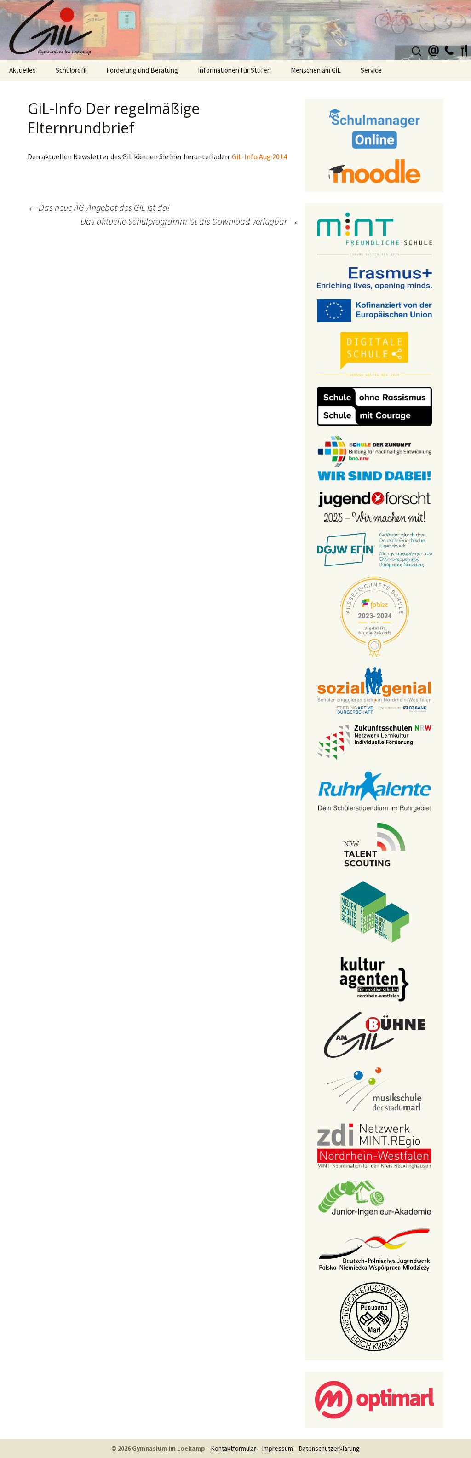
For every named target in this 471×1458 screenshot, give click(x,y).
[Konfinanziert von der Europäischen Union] (374, 309)
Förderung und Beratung (142, 70)
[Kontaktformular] (434, 49)
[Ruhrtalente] (374, 790)
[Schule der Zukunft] (374, 457)
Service (371, 70)
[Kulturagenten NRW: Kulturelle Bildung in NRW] (374, 978)
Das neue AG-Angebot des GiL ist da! (99, 207)
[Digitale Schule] (374, 354)
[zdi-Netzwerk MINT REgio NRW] (374, 1145)
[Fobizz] (374, 616)
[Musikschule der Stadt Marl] (375, 1089)
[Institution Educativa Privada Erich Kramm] (374, 1316)
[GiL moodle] (374, 170)
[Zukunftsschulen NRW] (374, 742)
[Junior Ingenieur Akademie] (374, 1197)
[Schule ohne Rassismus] (374, 405)
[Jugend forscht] (374, 506)
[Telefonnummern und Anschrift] (449, 49)
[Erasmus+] (374, 277)
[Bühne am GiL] (374, 1034)
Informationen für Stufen (234, 70)
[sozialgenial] (374, 690)
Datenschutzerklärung (329, 1448)
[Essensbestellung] (464, 49)
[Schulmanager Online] (374, 128)
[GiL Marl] (235, 30)
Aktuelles (22, 70)
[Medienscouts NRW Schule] (375, 911)
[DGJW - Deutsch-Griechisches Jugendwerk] (374, 549)
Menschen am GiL (316, 70)
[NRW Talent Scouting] (374, 844)
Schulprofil (71, 70)
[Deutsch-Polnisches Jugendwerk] (374, 1249)
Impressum (277, 1448)
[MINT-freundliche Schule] (374, 234)
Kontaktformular (233, 1448)
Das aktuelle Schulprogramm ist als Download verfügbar (189, 221)
